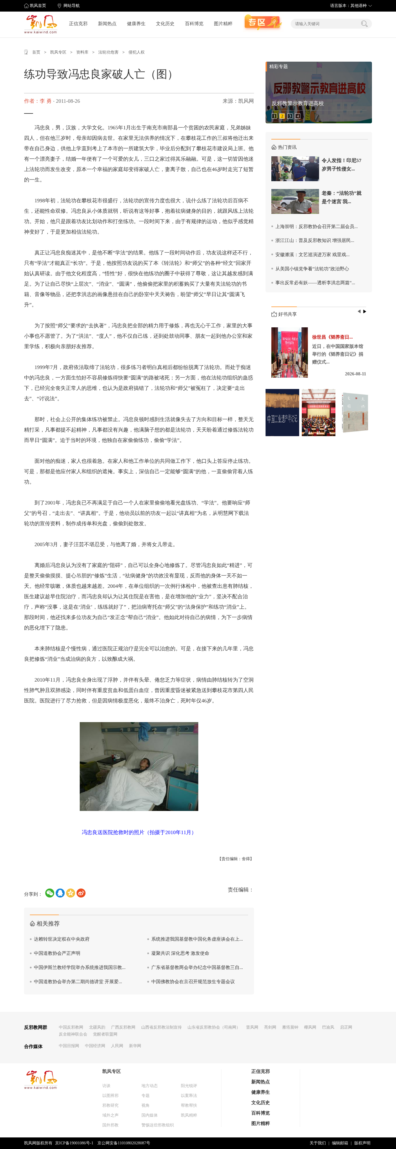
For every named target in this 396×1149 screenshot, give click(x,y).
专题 (145, 1095)
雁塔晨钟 (290, 1027)
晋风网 (252, 1027)
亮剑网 (270, 1027)
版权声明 (362, 1143)
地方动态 (149, 1086)
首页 (36, 52)
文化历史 (165, 23)
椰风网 (310, 1027)
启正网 (346, 1027)
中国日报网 (69, 1046)
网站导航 (71, 5)
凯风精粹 (189, 1115)
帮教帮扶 (189, 1105)
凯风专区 (58, 52)
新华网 (135, 1046)
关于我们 (318, 1143)
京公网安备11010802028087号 (123, 1143)
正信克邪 (78, 23)
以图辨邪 (110, 1095)
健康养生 (136, 23)
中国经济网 (95, 1046)
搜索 (364, 24)
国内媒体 (149, 1115)
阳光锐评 (189, 1086)
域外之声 (110, 1115)
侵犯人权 (136, 52)
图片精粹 (223, 23)
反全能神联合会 (73, 1034)
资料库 (82, 52)
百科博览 (194, 23)
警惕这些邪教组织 (157, 1125)
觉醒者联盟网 (105, 1034)
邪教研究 (110, 1105)
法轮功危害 (108, 52)
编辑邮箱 (340, 1143)
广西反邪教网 (123, 1027)
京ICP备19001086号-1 (74, 1143)
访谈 (106, 1086)
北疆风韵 (97, 1027)
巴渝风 (328, 1027)
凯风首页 (38, 5)
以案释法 (189, 1095)
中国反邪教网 (71, 1027)
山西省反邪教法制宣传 (161, 1027)
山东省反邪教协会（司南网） (214, 1027)
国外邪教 (110, 1125)
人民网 (117, 1046)
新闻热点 (107, 23)
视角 (145, 1105)
